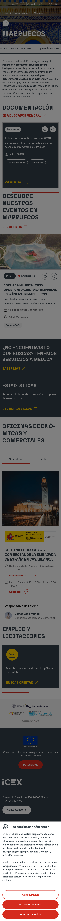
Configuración (30, 894)
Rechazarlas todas (30, 904)
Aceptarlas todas (30, 914)
